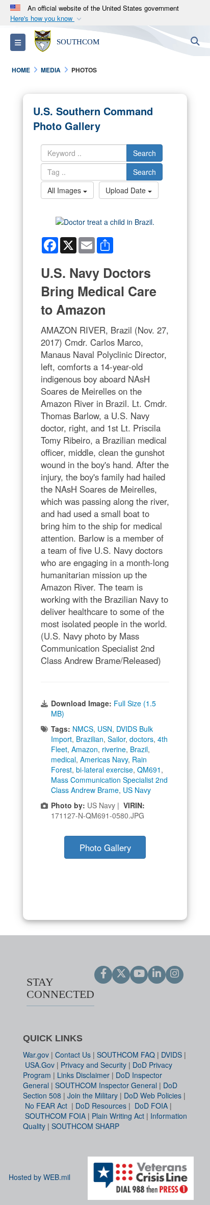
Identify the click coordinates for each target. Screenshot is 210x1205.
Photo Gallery (105, 847)
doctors (141, 739)
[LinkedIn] (157, 974)
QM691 (149, 769)
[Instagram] (174, 974)
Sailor (116, 739)
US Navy (137, 790)
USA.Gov (40, 1065)
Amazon (84, 749)
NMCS (82, 729)
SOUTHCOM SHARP (85, 1126)
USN (104, 729)
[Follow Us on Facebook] (103, 974)
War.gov (36, 1054)
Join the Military (92, 1095)
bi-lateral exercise (104, 769)
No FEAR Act (47, 1105)
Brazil (139, 749)
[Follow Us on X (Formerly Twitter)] (121, 974)
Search (144, 153)
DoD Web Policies (152, 1095)
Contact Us (73, 1054)
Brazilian (89, 739)
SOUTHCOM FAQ (126, 1054)
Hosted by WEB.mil (39, 1177)
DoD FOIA (151, 1105)
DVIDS (171, 1054)
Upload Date (127, 190)
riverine (114, 749)
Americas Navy (104, 759)
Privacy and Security (93, 1065)
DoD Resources (100, 1105)
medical (63, 759)
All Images (65, 190)
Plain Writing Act (118, 1116)
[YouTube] (139, 974)
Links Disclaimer (83, 1075)
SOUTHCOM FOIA (55, 1116)
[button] (47, 18)
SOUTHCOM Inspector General (106, 1085)
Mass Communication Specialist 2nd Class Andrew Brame (109, 785)
